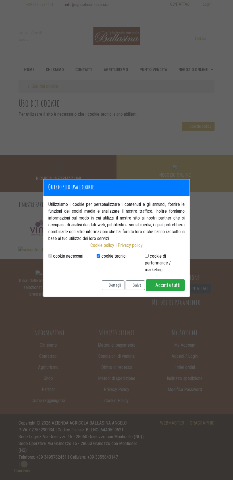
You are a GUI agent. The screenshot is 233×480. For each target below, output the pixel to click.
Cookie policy (102, 245)
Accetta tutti (167, 285)
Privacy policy (130, 245)
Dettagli (114, 285)
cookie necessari (67, 256)
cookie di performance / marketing (158, 262)
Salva (137, 285)
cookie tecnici (113, 256)
